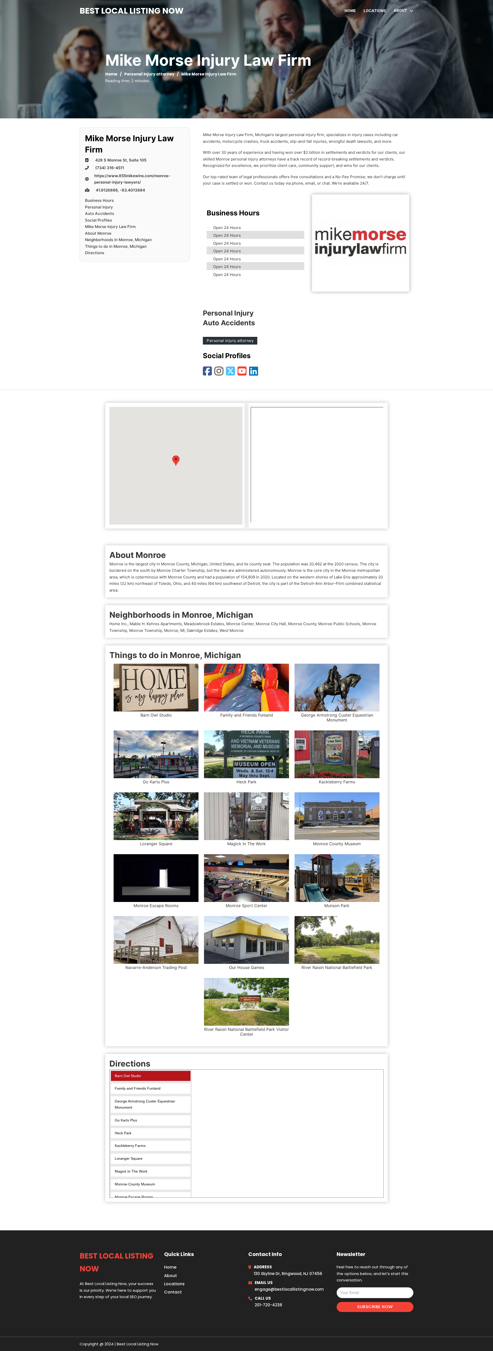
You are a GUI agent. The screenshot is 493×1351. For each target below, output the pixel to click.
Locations (375, 10)
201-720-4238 (268, 1305)
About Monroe (98, 233)
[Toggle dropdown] (411, 11)
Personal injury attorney (149, 74)
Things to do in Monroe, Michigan (116, 246)
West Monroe (232, 630)
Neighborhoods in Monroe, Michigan (118, 239)
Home (350, 10)
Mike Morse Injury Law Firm (110, 226)
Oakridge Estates (202, 630)
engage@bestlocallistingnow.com (289, 1289)
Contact (173, 1292)
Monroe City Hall (271, 623)
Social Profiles (98, 220)
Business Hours (99, 200)
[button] (176, 460)
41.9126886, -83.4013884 (120, 190)
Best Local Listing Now (132, 10)
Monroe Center (240, 623)
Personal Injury (99, 207)
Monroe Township (145, 630)
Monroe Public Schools (339, 623)
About (170, 1276)
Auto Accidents (99, 213)
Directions (94, 252)
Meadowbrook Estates (204, 623)
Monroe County (302, 623)
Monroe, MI (174, 630)
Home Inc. (118, 623)
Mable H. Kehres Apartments (156, 623)
